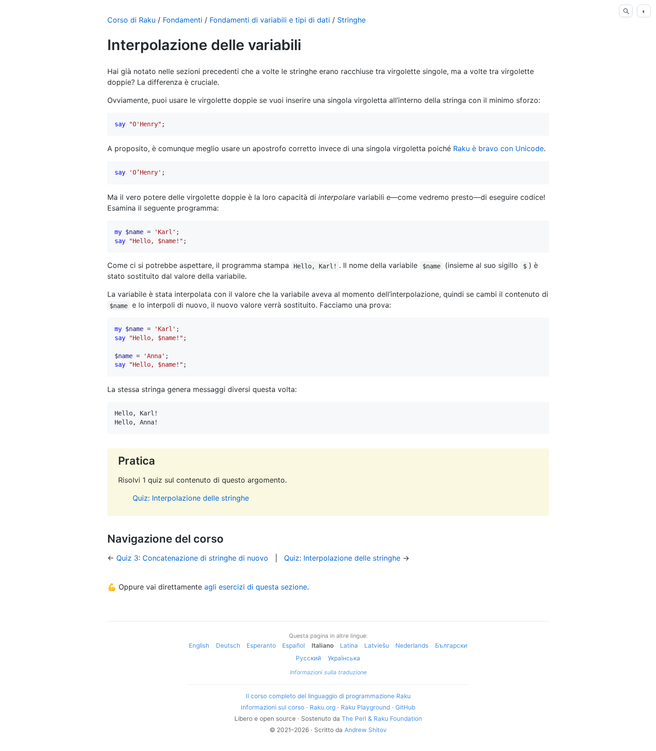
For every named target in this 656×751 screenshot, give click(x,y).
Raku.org (322, 707)
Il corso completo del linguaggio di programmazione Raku (328, 696)
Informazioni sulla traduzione (328, 672)
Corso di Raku (131, 19)
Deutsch (228, 645)
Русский (308, 658)
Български (451, 645)
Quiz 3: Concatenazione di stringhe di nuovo (192, 557)
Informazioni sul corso (272, 707)
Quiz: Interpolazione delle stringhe (191, 497)
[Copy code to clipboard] (539, 123)
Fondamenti (182, 19)
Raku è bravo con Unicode (498, 148)
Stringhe (351, 19)
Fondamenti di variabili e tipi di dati (270, 19)
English (199, 645)
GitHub (405, 707)
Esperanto (261, 645)
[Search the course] (626, 11)
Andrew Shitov (365, 729)
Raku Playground (365, 707)
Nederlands (411, 645)
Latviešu (376, 645)
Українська (344, 658)
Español (293, 645)
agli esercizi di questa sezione (255, 586)
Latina (349, 645)
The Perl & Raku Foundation (382, 718)
